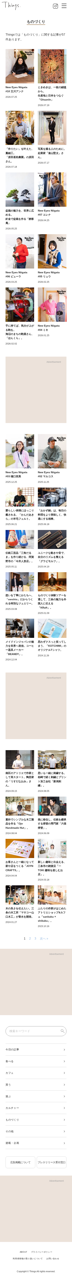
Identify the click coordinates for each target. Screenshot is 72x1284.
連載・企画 (12, 1142)
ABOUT (23, 1252)
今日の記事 (12, 1049)
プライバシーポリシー (41, 1252)
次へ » (44, 938)
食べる (10, 1061)
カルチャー (12, 1107)
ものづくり (12, 1119)
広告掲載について (20, 1162)
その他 (10, 1131)
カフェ (10, 1072)
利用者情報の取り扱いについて (28, 1258)
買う (8, 1084)
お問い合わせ (52, 1258)
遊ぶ (8, 1096)
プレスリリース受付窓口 (52, 1162)
